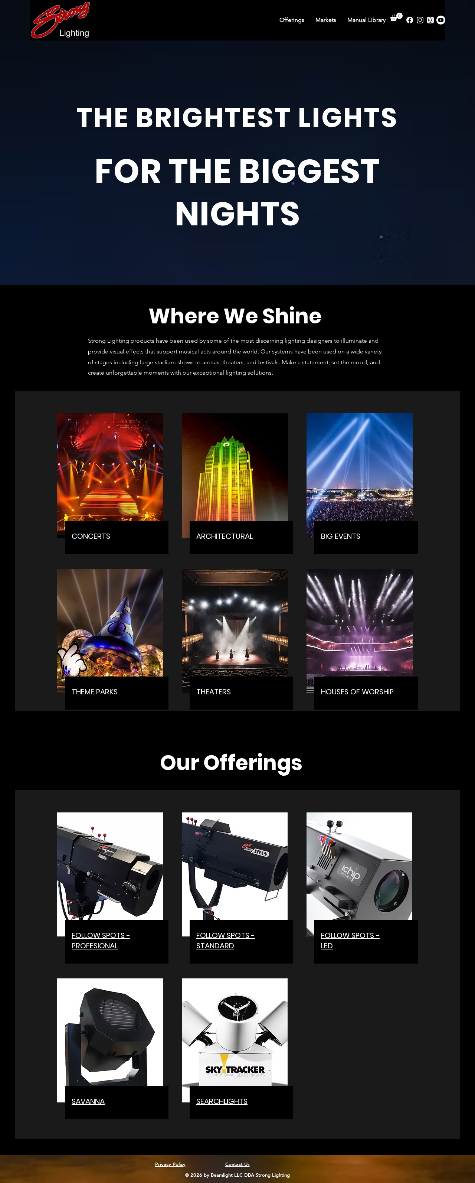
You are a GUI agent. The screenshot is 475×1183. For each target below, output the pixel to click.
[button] (396, 17)
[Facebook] (409, 20)
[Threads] (430, 20)
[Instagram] (420, 20)
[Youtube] (440, 20)
